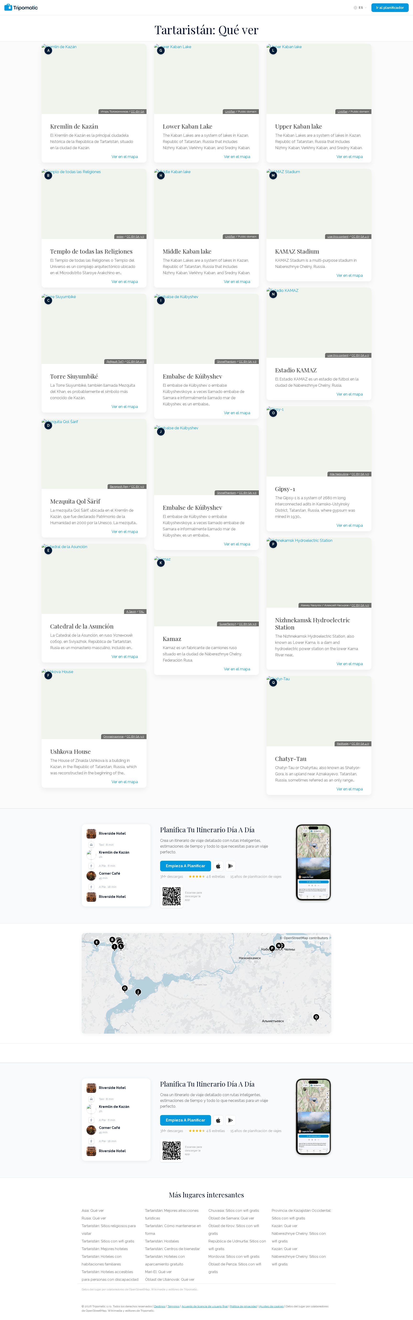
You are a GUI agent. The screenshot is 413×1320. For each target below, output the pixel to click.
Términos (173, 1306)
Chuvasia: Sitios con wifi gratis (233, 1210)
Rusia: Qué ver (94, 1218)
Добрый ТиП (115, 361)
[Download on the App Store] (218, 866)
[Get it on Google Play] (230, 866)
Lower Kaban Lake (187, 126)
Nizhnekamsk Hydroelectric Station (312, 623)
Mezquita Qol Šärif (75, 501)
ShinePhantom (226, 361)
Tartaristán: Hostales (162, 1241)
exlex (120, 236)
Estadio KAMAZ (296, 370)
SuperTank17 (227, 624)
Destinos (159, 1306)
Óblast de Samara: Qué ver (231, 1218)
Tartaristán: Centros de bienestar (172, 1249)
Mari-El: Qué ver (158, 1272)
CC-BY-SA (137, 111)
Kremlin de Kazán (74, 126)
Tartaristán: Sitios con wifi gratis (108, 1241)
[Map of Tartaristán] (206, 983)
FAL (141, 611)
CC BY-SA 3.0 (135, 236)
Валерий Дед (119, 486)
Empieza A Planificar (185, 866)
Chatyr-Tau (290, 758)
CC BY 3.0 (137, 486)
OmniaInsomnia (113, 736)
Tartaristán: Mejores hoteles (105, 1249)
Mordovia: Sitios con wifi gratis (233, 1256)
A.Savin (131, 611)
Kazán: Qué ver (284, 1226)
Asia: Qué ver (93, 1210)
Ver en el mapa (125, 156)
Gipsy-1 (285, 488)
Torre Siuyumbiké (74, 376)
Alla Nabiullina (339, 474)
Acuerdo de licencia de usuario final (205, 1306)
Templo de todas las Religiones (91, 251)
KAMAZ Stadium (297, 251)
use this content (337, 236)
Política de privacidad (243, 1306)
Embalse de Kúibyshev (192, 376)
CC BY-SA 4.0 (135, 361)
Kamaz (172, 638)
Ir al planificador (390, 8)
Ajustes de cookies (271, 1306)
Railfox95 (342, 743)
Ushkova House (70, 751)
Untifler (230, 111)
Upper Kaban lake (298, 126)
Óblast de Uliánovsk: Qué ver (169, 1279)
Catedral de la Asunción (82, 626)
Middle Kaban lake (187, 251)
